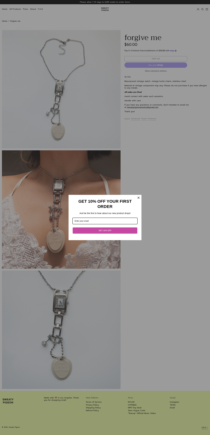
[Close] (138, 198)
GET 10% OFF (105, 231)
